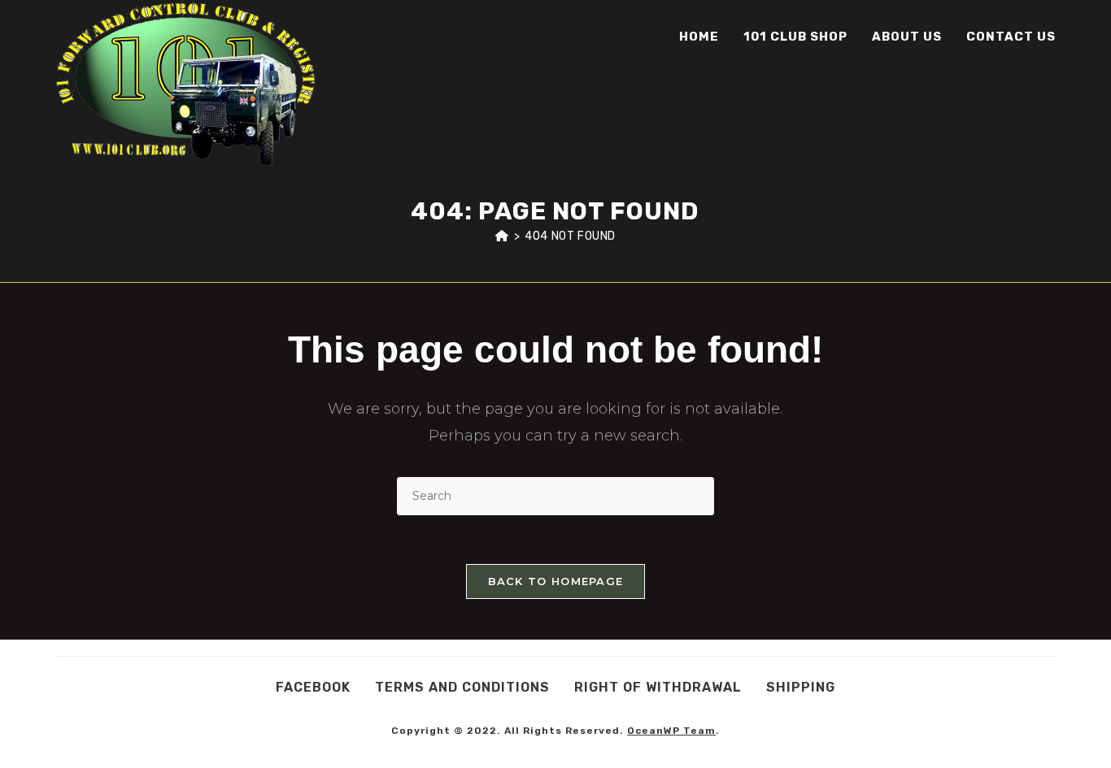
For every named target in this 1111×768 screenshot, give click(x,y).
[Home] (502, 236)
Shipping (800, 687)
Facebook (313, 687)
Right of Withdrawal (658, 687)
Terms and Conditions (462, 687)
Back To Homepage (556, 581)
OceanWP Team (671, 730)
